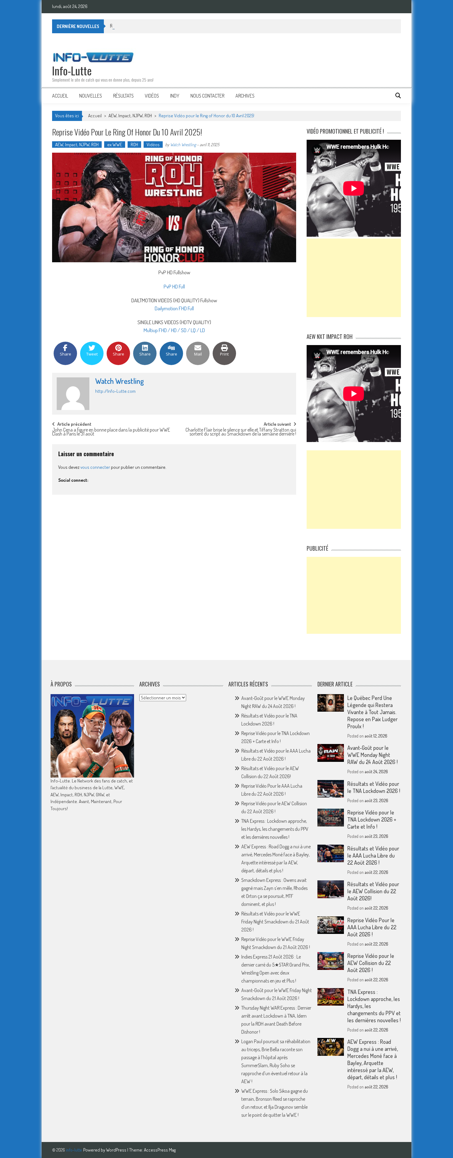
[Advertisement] (354, 278)
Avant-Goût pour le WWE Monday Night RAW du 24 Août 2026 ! (372, 754)
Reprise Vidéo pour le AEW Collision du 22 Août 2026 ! (370, 962)
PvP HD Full (174, 286)
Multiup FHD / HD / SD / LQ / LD (174, 330)
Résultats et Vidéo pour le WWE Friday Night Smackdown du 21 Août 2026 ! (275, 922)
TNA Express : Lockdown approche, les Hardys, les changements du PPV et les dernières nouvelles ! (274, 829)
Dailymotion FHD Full (174, 308)
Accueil (60, 96)
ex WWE (114, 144)
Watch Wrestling (183, 144)
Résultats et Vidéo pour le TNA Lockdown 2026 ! (155, 26)
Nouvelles (90, 96)
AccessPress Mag (160, 1150)
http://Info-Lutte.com (115, 391)
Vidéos (152, 96)
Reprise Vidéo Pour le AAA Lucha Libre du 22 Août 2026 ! (371, 927)
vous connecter (95, 467)
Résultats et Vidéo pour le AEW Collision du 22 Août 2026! (373, 891)
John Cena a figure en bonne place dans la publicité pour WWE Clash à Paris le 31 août (111, 432)
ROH (134, 144)
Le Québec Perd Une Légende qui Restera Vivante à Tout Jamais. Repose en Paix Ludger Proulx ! (372, 712)
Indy (174, 96)
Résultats (123, 96)
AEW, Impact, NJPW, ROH (130, 116)
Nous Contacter (207, 96)
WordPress (116, 1150)
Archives (245, 96)
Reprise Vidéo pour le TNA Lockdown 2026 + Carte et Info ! (371, 819)
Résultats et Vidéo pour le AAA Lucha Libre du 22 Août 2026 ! (373, 855)
